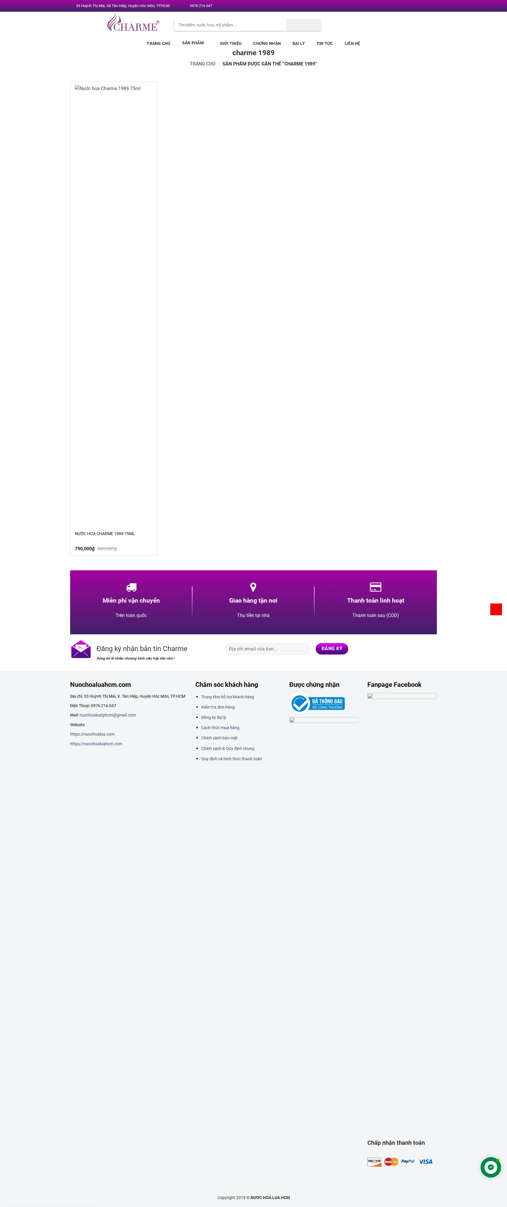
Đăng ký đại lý (213, 717)
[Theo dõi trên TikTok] (408, 649)
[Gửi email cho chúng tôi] (420, 6)
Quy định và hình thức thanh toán (231, 758)
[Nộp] (303, 25)
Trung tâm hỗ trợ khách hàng (227, 696)
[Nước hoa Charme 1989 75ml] (114, 305)
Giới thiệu (231, 43)
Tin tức (325, 43)
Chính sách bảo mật (219, 738)
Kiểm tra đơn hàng (218, 707)
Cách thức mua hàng (220, 727)
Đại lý (299, 43)
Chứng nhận (267, 43)
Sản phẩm (193, 43)
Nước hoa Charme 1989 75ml (105, 533)
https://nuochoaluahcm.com (96, 743)
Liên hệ (352, 43)
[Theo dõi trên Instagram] (409, 6)
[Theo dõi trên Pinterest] (426, 6)
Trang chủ (158, 43)
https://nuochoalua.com (92, 734)
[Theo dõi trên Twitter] (414, 6)
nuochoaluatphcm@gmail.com (108, 715)
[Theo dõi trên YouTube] (431, 6)
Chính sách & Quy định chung (227, 748)
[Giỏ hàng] (496, 609)
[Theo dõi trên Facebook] (403, 6)
